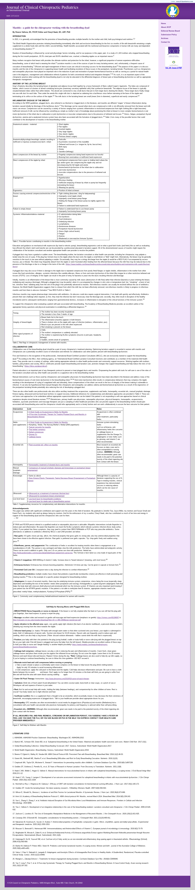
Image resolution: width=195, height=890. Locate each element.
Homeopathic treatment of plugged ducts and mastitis (49, 465)
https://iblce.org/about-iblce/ (35, 366)
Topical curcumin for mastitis (40, 427)
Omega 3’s (33, 434)
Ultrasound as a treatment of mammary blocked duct (49, 493)
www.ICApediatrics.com (184, 1)
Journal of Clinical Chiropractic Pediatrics (42, 7)
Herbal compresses (36, 432)
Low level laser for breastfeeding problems (45, 499)
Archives (164, 38)
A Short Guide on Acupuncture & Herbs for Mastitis (48, 412)
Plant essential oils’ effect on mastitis (43, 445)
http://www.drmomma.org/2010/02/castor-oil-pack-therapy (67, 679)
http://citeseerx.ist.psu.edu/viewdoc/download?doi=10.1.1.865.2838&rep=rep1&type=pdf (47, 620)
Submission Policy (169, 34)
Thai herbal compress (37, 430)
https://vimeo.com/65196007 (108, 618)
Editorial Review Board (170, 31)
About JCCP (166, 27)
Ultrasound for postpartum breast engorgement (46, 496)
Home (163, 23)
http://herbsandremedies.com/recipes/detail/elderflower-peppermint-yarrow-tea (43, 553)
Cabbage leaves (35, 437)
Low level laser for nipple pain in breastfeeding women (49, 501)
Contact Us (165, 42)
